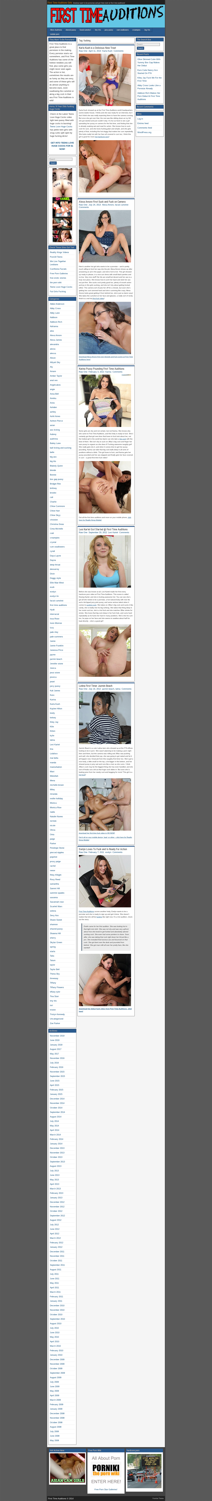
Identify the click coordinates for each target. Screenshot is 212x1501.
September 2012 (57, 1215)
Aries (52, 403)
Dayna (53, 560)
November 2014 (57, 1103)
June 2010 (54, 1332)
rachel (53, 866)
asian (52, 425)
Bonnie (53, 475)
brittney (53, 488)
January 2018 (56, 1045)
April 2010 (54, 1341)
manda (53, 762)
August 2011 (55, 1269)
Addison (53, 317)
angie (52, 389)
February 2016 (56, 1067)
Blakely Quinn (56, 466)
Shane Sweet (56, 920)
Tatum (52, 960)
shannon (54, 924)
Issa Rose (54, 619)
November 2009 (57, 1364)
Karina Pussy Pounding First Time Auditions (101, 368)
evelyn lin (54, 596)
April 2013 (54, 1184)
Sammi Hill (55, 888)
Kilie (52, 726)
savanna (54, 897)
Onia (52, 834)
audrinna (54, 439)
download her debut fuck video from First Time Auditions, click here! (105, 1010)
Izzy (52, 628)
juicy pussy (109, 30)
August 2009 (55, 1377)
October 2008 (56, 1422)
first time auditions (58, 605)
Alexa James (56, 340)
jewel (52, 681)
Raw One (83, 51)
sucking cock (91, 605)
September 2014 (57, 1112)
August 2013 (55, 1166)
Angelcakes (55, 385)
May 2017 (54, 1054)
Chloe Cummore (57, 506)
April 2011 (54, 1287)
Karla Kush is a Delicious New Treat (97, 47)
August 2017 (55, 1049)
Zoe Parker (55, 1023)
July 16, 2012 (95, 689)
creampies (136, 30)
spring (53, 947)
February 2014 (56, 1139)
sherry (53, 938)
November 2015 (57, 1072)
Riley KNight (55, 875)
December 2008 (57, 1413)
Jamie (52, 641)
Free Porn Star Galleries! (105, 1489)
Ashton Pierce (56, 421)
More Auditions (56, 30)
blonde (53, 470)
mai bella (54, 758)
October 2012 (56, 1211)
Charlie (53, 502)
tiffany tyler (55, 992)
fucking (99, 917)
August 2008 (55, 1427)
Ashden (53, 407)
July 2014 (54, 1121)
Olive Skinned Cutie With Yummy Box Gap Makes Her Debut (148, 62)
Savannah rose (57, 902)
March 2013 (55, 1188)
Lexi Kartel (113, 532)
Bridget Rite (55, 484)
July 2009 (54, 1382)
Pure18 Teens (56, 257)
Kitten (52, 731)
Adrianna (54, 326)
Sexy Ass (54, 915)
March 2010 (55, 1346)
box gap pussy (56, 479)
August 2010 (55, 1323)
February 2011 (56, 1296)
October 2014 (56, 1108)
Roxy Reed (55, 879)
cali (51, 497)
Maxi (52, 771)
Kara (52, 695)
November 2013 (57, 1153)
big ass (53, 457)
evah (52, 587)
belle (52, 452)
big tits (147, 30)
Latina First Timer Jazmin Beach (95, 685)
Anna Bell (54, 394)
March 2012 (55, 1238)
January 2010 (56, 1355)
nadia (52, 812)
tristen (53, 1010)
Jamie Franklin (56, 645)
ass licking (55, 430)
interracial (54, 614)
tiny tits (98, 30)
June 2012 (54, 1229)
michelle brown (57, 785)
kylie (52, 735)
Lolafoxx (54, 753)
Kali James (55, 690)
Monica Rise (55, 807)
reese (52, 870)
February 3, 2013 (96, 372)
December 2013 (57, 1148)
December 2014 (57, 1099)
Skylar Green (56, 942)
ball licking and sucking (60, 448)
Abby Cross (55, 308)
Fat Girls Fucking (58, 291)
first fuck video (98, 298)
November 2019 (57, 1036)
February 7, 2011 (96, 852)
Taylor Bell (55, 969)
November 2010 (57, 1310)
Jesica (53, 668)
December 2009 (57, 1359)
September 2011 (57, 1265)
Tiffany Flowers (57, 987)
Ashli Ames (55, 416)
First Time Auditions (86, 911)
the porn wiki (56, 282)
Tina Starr (54, 996)
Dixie (52, 574)
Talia (52, 956)
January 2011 (56, 1301)
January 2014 (56, 1144)
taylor (52, 965)
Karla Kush (107, 51)
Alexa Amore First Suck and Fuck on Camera (102, 201)
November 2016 (57, 1058)
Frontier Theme (158, 1498)
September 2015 (57, 1076)
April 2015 (54, 1085)
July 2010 (54, 1328)
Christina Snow (57, 524)
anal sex (54, 380)
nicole (52, 825)
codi (52, 533)
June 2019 (54, 1040)
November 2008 (57, 1418)
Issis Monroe (56, 623)
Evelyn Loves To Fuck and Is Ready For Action (103, 849)
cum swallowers (123, 30)
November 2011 (57, 1256)
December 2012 (57, 1202)
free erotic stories (58, 278)
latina (117, 689)
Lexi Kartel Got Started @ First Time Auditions (103, 529)
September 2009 (57, 1373)
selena (53, 911)
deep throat (55, 565)
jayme (52, 654)
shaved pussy (71, 30)
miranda (53, 794)
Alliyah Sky (55, 362)
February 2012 (56, 1242)
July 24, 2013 (95, 205)
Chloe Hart (55, 511)
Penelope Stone (57, 848)
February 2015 (56, 1090)
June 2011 (54, 1278)
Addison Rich (56, 322)
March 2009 (55, 1400)
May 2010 (54, 1337)
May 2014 (54, 1126)
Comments (119, 51)
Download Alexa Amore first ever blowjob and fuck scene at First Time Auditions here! (106, 358)
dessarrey (54, 569)
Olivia (52, 830)
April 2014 (54, 1130)
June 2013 (54, 1175)
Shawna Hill (55, 933)
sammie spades (57, 893)
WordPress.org (144, 132)
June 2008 (54, 1436)
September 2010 (57, 1319)
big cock (123, 439)
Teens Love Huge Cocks (61, 126)
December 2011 (57, 1251)
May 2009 (54, 1391)
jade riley (54, 632)
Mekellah (54, 776)
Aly (51, 367)
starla (52, 951)
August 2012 (55, 1220)
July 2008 (54, 1431)
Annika (53, 398)
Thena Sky (55, 974)
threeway (54, 978)
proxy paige (55, 861)
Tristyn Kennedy (57, 1014)
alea (52, 331)
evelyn (108, 852)
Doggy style (55, 578)
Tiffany (53, 983)
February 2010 (56, 1350)
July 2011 (54, 1274)
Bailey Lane (55, 443)
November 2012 (57, 1206)
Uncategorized (56, 1019)
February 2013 (56, 1193)
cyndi (52, 551)
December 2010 (57, 1305)
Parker (53, 843)
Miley (52, 789)
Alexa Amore (108, 205)
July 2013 (54, 1171)
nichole (53, 821)
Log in (140, 119)
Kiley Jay (54, 722)
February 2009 (56, 1404)
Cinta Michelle (56, 529)
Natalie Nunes (56, 816)
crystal (53, 542)
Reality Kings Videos (59, 252)
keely (52, 713)
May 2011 (54, 1283)
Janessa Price (56, 650)
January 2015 (56, 1094)
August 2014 (55, 1117)
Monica (53, 803)
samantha (54, 884)
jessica (53, 677)
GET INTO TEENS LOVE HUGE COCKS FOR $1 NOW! (62, 146)
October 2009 (56, 1368)
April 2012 (54, 1233)
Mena (52, 780)
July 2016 (54, 1063)
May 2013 (54, 1180)
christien (54, 520)
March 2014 (55, 1135)
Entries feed (142, 123)
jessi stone (55, 672)
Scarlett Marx (56, 906)
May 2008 (54, 1440)
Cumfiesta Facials (58, 269)
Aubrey (53, 434)
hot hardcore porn (102, 137)
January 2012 (56, 1247)
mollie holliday (56, 798)
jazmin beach (108, 689)
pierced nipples (57, 852)
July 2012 (54, 1224)
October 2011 (56, 1260)
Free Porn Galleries (59, 273)
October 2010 (56, 1314)
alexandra (54, 344)
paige (52, 839)
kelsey (53, 717)
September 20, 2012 (98, 532)
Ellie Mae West (57, 583)
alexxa (53, 353)
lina (51, 749)
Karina (108, 372)
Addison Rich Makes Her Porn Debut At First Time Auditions (148, 96)
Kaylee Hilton (56, 708)
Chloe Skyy (55, 515)
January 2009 (56, 1409)
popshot (53, 857)
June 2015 (54, 1081)
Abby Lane (55, 313)
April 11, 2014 (95, 51)
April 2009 (54, 1395)
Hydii (52, 610)
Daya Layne (55, 556)
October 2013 (56, 1157)
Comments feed (144, 128)
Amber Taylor (56, 376)
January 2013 (56, 1197)
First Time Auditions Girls (60, 2)
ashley (53, 412)
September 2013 (57, 1162)
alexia (52, 349)
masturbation (56, 767)
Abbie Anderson (57, 304)
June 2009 (54, 1386)
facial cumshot (85, 30)
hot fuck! (82, 775)
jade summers (56, 637)
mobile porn (54, 34)
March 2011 (55, 1292)
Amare (53, 371)
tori (51, 1005)
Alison (53, 358)
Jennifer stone (56, 663)
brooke (53, 493)
